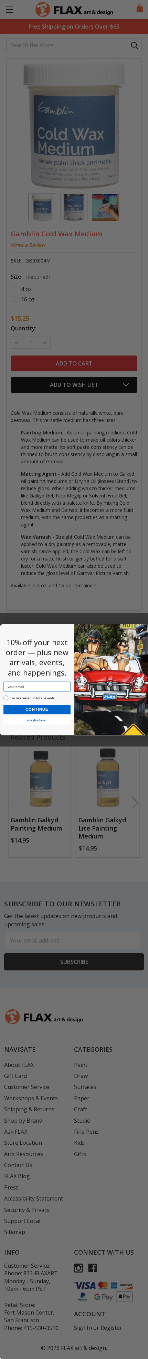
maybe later (37, 720)
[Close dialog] (142, 630)
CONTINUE (37, 709)
